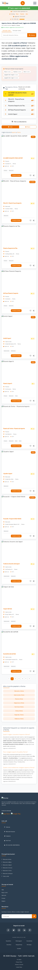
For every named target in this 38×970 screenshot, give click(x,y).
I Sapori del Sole (7, 609)
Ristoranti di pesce (10, 831)
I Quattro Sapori (7, 473)
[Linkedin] (24, 930)
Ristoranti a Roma (7, 859)
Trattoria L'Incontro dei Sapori (11, 564)
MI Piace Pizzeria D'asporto (17, 110)
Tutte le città (6, 876)
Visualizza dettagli (16, 175)
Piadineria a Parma (19, 718)
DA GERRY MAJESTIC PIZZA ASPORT (13, 158)
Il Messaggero (19, 940)
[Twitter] (14, 930)
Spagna (3, 901)
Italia (3, 889)
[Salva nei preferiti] (30, 175)
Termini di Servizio (19, 964)
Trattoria (8, 827)
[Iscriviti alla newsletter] (34, 916)
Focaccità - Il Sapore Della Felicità (12, 519)
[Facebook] (8, 930)
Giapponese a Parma (19, 702)
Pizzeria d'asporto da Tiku (16, 105)
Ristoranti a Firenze (7, 867)
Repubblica (8, 940)
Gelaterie (8, 836)
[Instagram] (19, 930)
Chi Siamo (19, 959)
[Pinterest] (30, 930)
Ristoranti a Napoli (7, 865)
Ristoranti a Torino (7, 870)
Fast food (8, 840)
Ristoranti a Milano (7, 862)
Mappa (28, 126)
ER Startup (29, 944)
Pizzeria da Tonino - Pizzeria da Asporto (14, 428)
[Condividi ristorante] (34, 175)
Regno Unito (5, 892)
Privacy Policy (19, 962)
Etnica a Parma (19, 710)
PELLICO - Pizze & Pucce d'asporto (12, 203)
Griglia (11, 126)
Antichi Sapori (12, 114)
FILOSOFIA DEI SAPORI (9, 654)
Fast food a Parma (19, 706)
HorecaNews (29, 940)
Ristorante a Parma (19, 691)
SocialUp (19, 948)
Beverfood (9, 944)
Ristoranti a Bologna (7, 873)
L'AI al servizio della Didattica (13, 845)
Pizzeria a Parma (19, 699)
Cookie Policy (19, 967)
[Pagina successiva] (29, 678)
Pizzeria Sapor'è (7, 383)
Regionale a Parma (19, 714)
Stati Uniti (4, 895)
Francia (3, 898)
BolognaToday (19, 944)
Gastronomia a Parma (19, 695)
